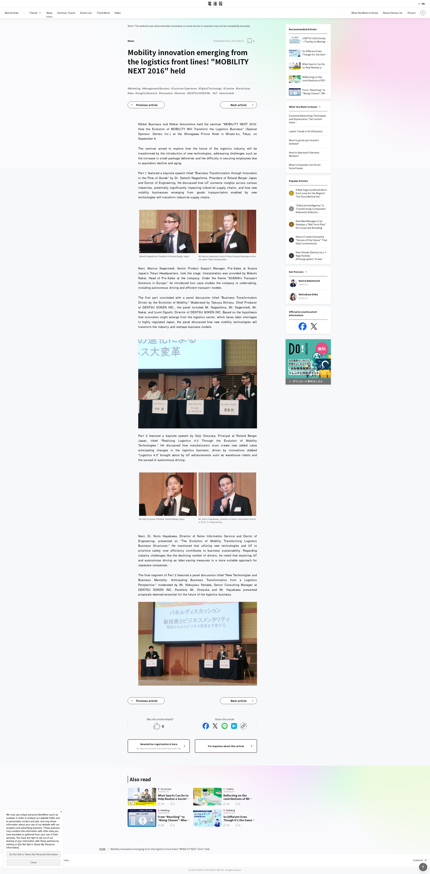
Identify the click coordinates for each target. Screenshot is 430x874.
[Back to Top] (423, 867)
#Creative (228, 88)
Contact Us (418, 860)
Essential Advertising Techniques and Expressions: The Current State (307, 119)
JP (419, 3)
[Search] (422, 12)
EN (423, 3)
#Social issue (243, 88)
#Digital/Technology (210, 88)
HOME (102, 849)
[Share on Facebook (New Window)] (205, 726)
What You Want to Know (303, 106)
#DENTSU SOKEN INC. (199, 93)
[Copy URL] (243, 726)
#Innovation (166, 93)
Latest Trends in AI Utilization (305, 131)
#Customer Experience (184, 88)
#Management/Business (156, 88)
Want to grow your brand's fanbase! (304, 141)
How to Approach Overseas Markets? (304, 154)
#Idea (131, 93)
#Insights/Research (146, 93)
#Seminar (180, 93)
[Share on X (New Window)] (215, 726)
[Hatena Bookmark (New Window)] (234, 726)
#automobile (226, 93)
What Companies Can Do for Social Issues (305, 166)
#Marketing (134, 88)
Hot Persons (296, 271)
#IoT (215, 93)
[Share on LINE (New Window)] (224, 726)
